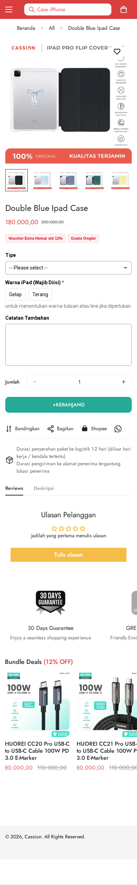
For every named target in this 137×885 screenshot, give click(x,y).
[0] (125, 9)
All (51, 28)
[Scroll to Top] (124, 848)
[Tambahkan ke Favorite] (117, 52)
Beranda (26, 28)
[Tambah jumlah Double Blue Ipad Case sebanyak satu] (123, 382)
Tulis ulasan (68, 555)
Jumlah (12, 381)
